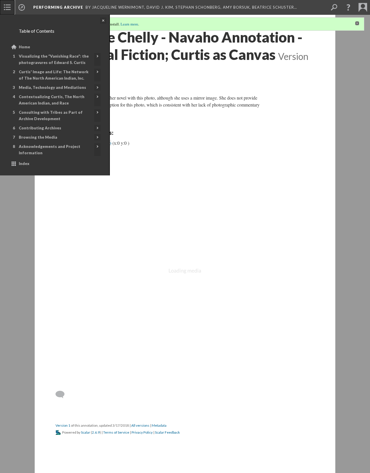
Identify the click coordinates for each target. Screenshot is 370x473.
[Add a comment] (63, 394)
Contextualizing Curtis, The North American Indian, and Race (51, 99)
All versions (140, 425)
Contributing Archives (40, 128)
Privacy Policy (142, 432)
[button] (348, 7)
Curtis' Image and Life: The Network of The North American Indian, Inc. (53, 74)
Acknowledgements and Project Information (49, 149)
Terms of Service (116, 432)
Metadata (159, 425)
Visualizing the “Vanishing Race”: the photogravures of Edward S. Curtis (54, 59)
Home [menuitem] (24, 47)
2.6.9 (96, 432)
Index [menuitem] (24, 163)
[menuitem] (7, 7)
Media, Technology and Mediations (52, 87)
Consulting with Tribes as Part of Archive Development (51, 115)
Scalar (85, 432)
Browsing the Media (38, 137)
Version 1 (63, 425)
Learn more (129, 24)
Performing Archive (58, 7)
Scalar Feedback (167, 432)
